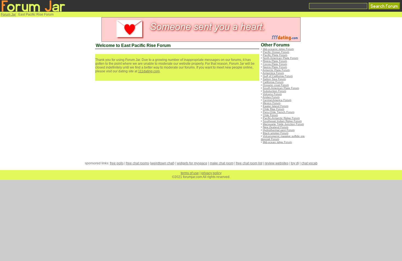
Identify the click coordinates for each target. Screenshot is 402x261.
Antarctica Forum (273, 73)
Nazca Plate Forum (275, 67)
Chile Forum (270, 115)
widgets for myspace (192, 163)
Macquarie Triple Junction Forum (283, 124)
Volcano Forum (272, 94)
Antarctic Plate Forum (276, 70)
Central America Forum (277, 100)
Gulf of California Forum (278, 76)
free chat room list (249, 163)
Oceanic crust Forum (276, 85)
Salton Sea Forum (274, 79)
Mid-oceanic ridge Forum (278, 49)
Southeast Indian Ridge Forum (282, 121)
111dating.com (149, 71)
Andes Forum (271, 97)
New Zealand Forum (275, 127)
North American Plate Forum (280, 58)
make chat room (222, 163)
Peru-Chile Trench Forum (278, 112)
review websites (277, 163)
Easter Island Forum (275, 106)
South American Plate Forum (281, 88)
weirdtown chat (162, 163)
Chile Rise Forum (273, 109)
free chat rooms (137, 163)
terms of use (190, 173)
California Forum (273, 82)
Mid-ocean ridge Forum (277, 142)
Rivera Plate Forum (275, 61)
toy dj (295, 163)
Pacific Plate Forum (275, 55)
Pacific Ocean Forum (276, 52)
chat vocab (309, 163)
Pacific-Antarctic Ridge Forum (281, 118)
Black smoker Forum (275, 133)
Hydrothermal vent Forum (279, 130)
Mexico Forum (271, 103)
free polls (117, 163)
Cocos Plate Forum (275, 64)
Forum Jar (8, 14)
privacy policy (211, 173)
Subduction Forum (274, 91)
